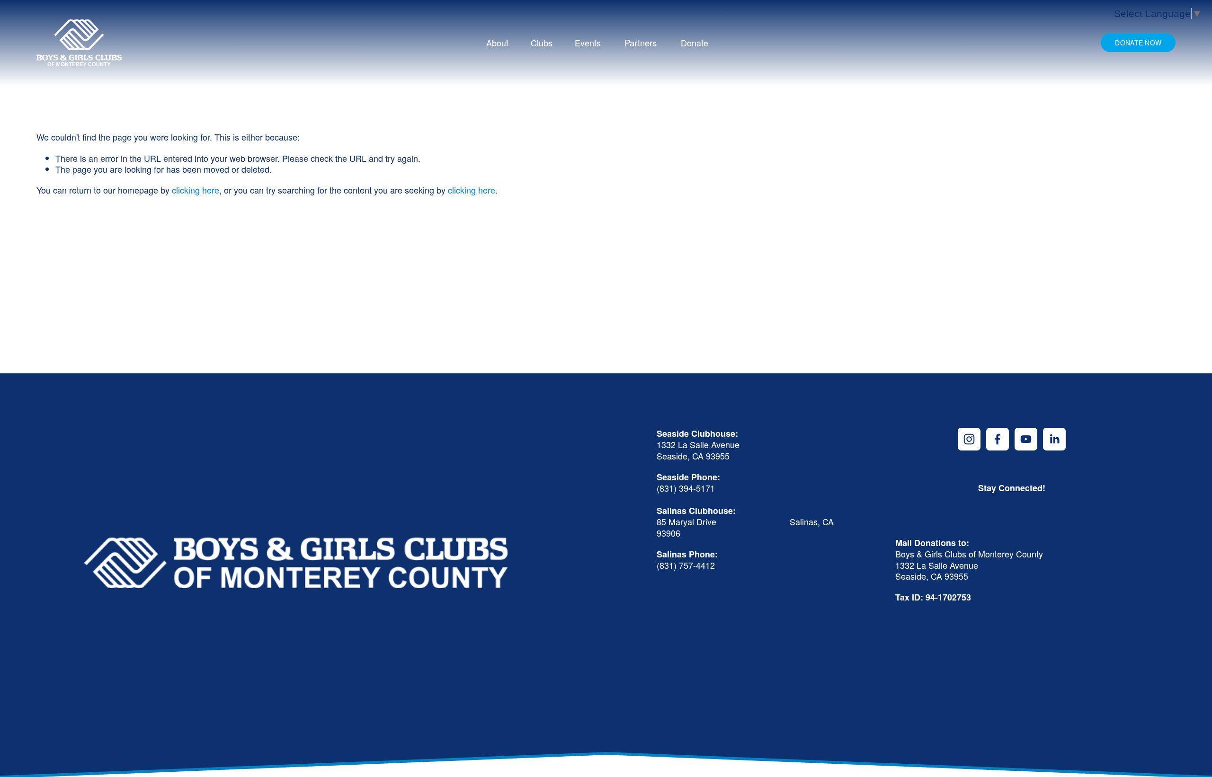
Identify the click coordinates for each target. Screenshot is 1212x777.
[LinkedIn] (1054, 439)
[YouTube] (1026, 439)
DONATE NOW (1138, 42)
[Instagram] (969, 439)
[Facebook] (997, 439)
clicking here (195, 190)
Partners (640, 42)
